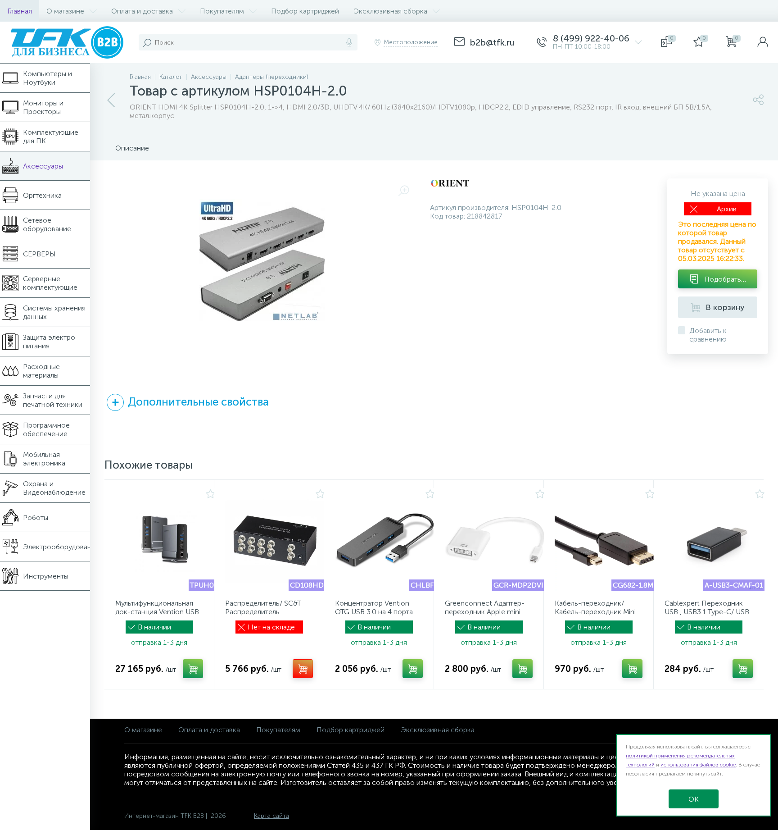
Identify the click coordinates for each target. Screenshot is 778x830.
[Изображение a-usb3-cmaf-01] (714, 541)
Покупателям (278, 729)
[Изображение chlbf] (385, 541)
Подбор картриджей (350, 729)
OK (693, 799)
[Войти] (762, 42)
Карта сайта (271, 816)
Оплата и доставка (209, 729)
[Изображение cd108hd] (275, 541)
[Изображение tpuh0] (165, 541)
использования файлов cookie (698, 765)
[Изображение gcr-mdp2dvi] (495, 541)
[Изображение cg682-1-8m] (605, 541)
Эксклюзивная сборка (438, 729)
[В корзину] (193, 668)
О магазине (143, 729)
